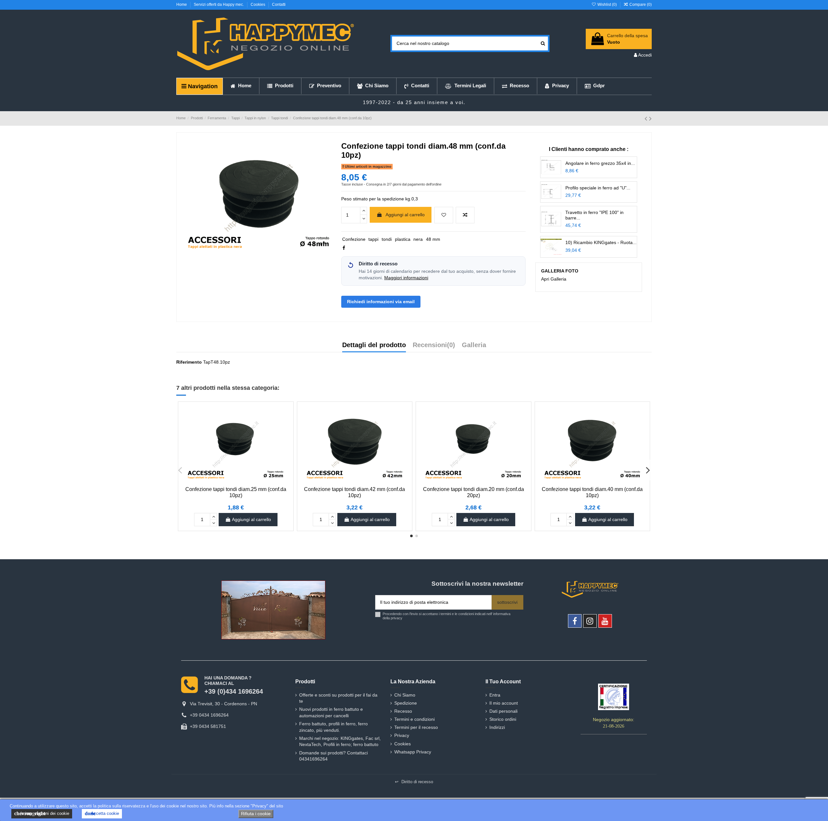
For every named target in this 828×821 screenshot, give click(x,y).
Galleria (474, 345)
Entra (494, 695)
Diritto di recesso (414, 781)
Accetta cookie (102, 813)
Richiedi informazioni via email (381, 301)
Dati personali (503, 711)
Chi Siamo (404, 695)
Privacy (401, 735)
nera (418, 239)
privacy (396, 618)
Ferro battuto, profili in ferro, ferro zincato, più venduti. (333, 727)
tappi (373, 239)
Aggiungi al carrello (405, 214)
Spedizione (405, 703)
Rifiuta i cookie (256, 813)
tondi (387, 239)
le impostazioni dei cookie (41, 813)
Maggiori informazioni (406, 277)
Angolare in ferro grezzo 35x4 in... (600, 163)
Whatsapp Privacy (412, 751)
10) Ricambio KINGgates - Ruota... (601, 242)
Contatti (279, 4)
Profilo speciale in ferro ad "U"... (597, 187)
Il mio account (503, 703)
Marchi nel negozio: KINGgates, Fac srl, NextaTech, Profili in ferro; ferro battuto (340, 741)
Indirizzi (497, 727)
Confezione (353, 239)
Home (182, 4)
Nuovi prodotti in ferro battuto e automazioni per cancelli (331, 712)
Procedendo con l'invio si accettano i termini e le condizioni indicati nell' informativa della (446, 616)
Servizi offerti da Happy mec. (219, 4)
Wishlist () (606, 4)
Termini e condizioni (414, 719)
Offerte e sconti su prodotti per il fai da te (338, 698)
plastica (402, 239)
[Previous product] (647, 118)
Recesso (403, 711)
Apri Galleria (553, 279)
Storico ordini (502, 719)
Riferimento (189, 362)
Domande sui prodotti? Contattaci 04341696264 (333, 756)
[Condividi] (344, 248)
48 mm (433, 239)
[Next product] (650, 118)
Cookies (258, 4)
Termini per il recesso (416, 727)
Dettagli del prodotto (374, 345)
